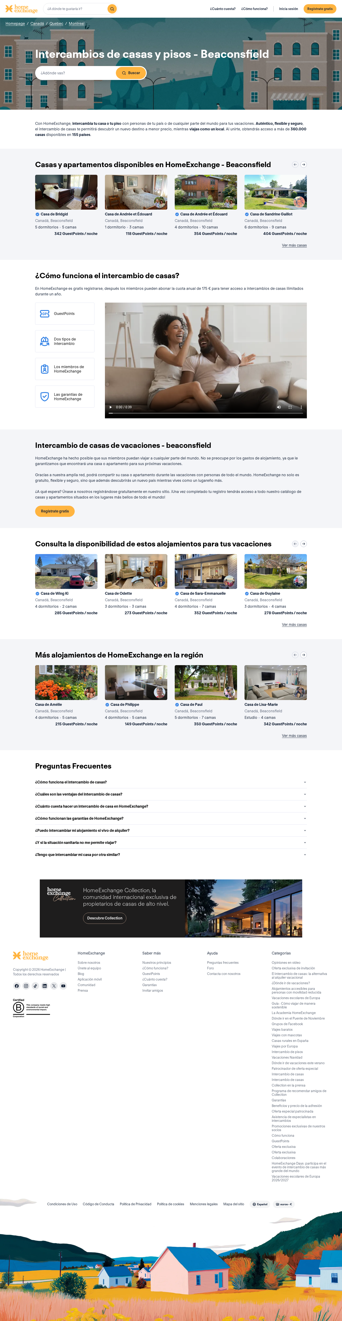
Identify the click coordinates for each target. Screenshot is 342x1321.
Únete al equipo (89, 968)
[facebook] (16, 986)
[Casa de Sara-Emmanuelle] (206, 585)
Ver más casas (294, 245)
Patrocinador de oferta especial (295, 1068)
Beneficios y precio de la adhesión (297, 1106)
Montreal (76, 23)
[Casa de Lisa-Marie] (276, 696)
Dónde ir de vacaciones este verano (298, 1063)
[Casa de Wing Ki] (66, 585)
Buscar (134, 73)
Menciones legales (204, 1204)
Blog (81, 974)
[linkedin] (44, 986)
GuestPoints (151, 974)
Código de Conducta (98, 1204)
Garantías (149, 985)
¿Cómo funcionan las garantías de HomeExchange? (79, 818)
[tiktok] (35, 986)
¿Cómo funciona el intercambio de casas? (71, 782)
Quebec (56, 23)
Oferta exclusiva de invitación (293, 968)
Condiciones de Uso (62, 1204)
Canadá (37, 23)
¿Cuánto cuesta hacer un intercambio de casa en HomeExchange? (91, 806)
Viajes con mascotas (287, 1035)
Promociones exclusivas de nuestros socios (298, 1128)
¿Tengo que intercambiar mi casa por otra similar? (77, 854)
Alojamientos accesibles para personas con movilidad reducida (296, 990)
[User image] (90, 202)
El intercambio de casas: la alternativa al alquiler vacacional (299, 975)
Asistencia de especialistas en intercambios (294, 1119)
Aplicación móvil (90, 979)
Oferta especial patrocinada (292, 1111)
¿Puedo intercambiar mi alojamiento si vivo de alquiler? (82, 830)
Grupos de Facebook (287, 1024)
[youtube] (63, 986)
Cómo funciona (283, 1135)
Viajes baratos (282, 1029)
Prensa (83, 990)
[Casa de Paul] (206, 696)
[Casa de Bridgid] (66, 206)
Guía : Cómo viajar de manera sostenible (293, 1005)
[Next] (303, 164)
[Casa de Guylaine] (276, 585)
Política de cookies (170, 1204)
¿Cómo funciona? (254, 9)
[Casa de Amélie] (66, 696)
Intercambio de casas (288, 1074)
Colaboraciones (283, 1158)
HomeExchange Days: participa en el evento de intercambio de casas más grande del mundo (299, 1167)
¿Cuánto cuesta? (223, 9)
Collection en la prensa (288, 1085)
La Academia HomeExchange (294, 1013)
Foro (210, 968)
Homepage (15, 23)
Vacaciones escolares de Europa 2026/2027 (296, 1178)
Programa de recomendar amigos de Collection (299, 1092)
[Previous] (295, 164)
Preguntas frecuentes (223, 962)
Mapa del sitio (233, 1204)
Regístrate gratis (320, 9)
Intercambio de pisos (287, 1052)
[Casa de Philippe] (136, 696)
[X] (54, 986)
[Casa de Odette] (136, 585)
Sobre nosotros (89, 962)
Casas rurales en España (290, 1041)
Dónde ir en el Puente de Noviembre (298, 1018)
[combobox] (80, 8)
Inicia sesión (288, 9)
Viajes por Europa (285, 1046)
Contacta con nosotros (224, 974)
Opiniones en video (286, 962)
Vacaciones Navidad (287, 1057)
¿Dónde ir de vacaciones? (291, 983)
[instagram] (26, 986)
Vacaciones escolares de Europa (296, 998)
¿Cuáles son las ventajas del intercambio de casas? (78, 794)
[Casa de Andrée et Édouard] (136, 206)
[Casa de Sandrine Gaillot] (276, 206)
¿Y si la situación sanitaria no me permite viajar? (76, 842)
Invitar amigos (152, 990)
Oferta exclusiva (284, 1147)
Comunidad (86, 985)
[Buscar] (112, 8)
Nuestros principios (156, 962)
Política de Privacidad (135, 1204)
